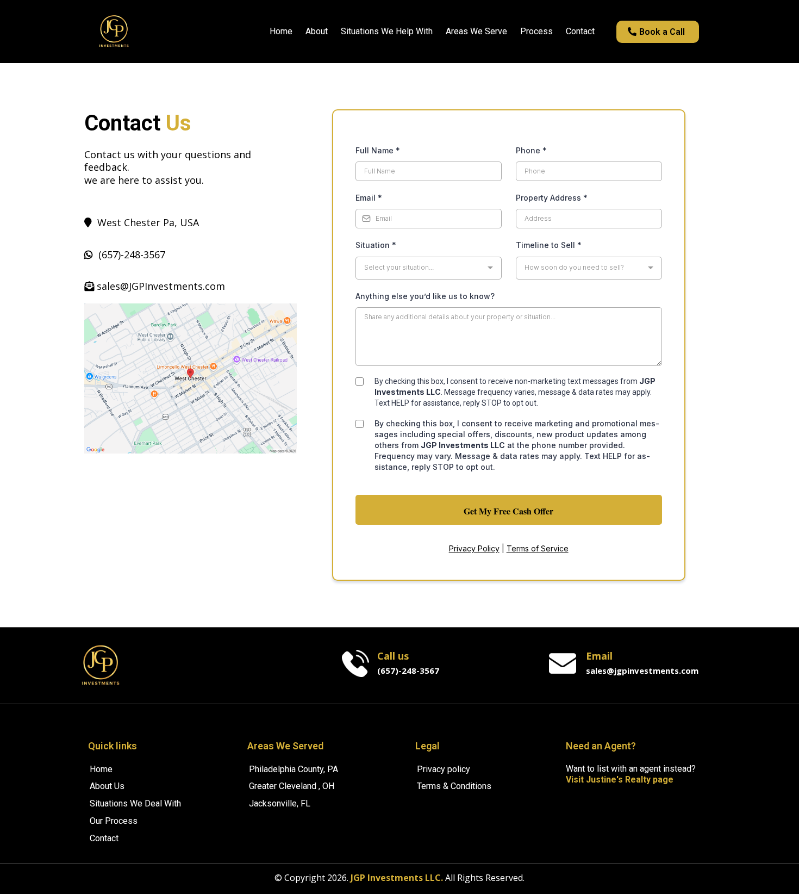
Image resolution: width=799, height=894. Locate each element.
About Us (107, 786)
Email (368, 197)
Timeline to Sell (549, 245)
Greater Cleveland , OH (291, 786)
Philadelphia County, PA (293, 769)
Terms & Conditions (454, 786)
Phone (531, 150)
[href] (190, 378)
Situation (375, 245)
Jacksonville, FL (279, 803)
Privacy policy (443, 769)
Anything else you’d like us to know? (425, 296)
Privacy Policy (474, 548)
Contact (104, 838)
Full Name (377, 150)
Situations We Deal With (135, 803)
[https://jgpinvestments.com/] (113, 31)
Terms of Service (538, 548)
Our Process (114, 821)
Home (101, 769)
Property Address (552, 197)
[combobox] (428, 268)
